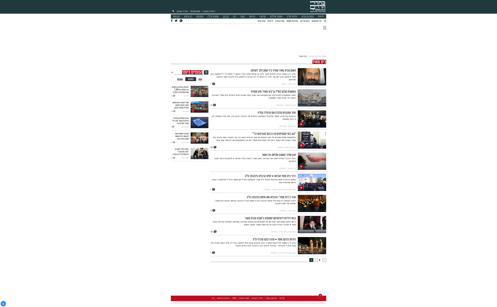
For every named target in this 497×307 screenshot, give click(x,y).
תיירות (225, 16)
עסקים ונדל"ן (213, 16)
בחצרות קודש (307, 16)
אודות (281, 298)
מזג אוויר (261, 21)
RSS (234, 298)
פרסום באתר (271, 298)
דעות (242, 16)
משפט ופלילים (276, 16)
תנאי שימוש (244, 298)
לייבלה (270, 21)
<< (324, 260)
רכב (234, 16)
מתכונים (199, 16)
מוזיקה (263, 16)
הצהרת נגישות (223, 298)
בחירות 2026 (292, 21)
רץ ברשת (188, 16)
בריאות (252, 16)
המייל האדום (182, 11)
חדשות (321, 16)
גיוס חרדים (305, 21)
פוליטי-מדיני (292, 16)
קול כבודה (279, 21)
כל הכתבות (316, 21)
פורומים (176, 16)
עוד (212, 298)
